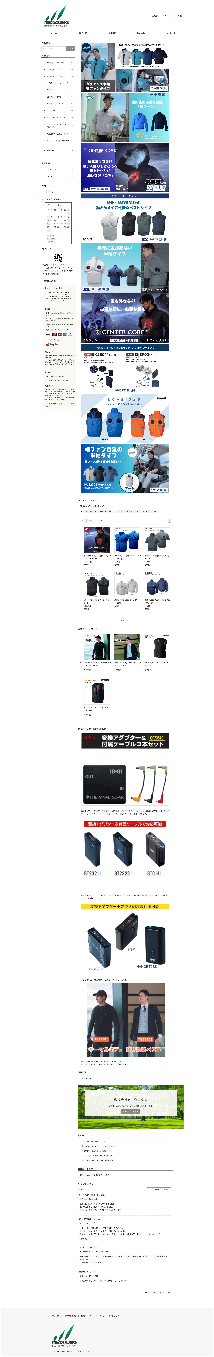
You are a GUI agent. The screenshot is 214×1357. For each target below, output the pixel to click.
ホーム (54, 33)
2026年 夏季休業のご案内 (94, 1141)
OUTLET (87, 1078)
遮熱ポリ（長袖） (106, 511)
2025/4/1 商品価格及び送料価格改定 (98, 1155)
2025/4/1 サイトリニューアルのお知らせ (99, 1160)
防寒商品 (50, 150)
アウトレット (170, 33)
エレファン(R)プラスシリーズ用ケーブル (58, 125)
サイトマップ (113, 1316)
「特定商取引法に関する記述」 (59, 404)
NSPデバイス (52, 110)
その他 (49, 90)
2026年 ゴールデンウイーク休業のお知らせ (101, 1146)
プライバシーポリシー (97, 1316)
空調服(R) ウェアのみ (55, 62)
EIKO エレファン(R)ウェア (57, 117)
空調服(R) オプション (55, 76)
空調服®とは (57, 1316)
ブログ (50, 192)
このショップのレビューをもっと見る (156, 1292)
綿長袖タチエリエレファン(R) (125, 600)
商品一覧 (83, 33)
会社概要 (112, 33)
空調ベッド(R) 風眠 (54, 97)
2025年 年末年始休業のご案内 (96, 1151)
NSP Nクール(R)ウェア (56, 103)
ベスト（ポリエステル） (128, 511)
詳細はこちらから (130, 1111)
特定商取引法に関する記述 (75, 1316)
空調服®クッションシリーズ (57, 83)
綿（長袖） (90, 511)
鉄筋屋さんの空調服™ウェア (57, 134)
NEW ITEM (52, 169)
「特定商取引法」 (55, 380)
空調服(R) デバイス (55, 69)
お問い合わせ (141, 33)
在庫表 (116, 565)
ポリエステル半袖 (149, 511)
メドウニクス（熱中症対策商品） (58, 142)
